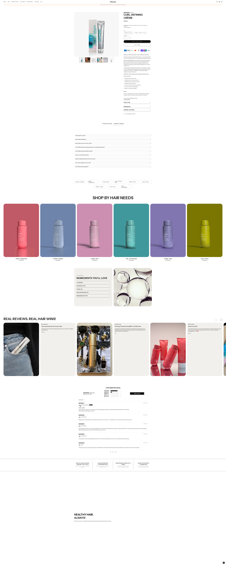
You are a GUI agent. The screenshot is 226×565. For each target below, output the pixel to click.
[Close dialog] (137, 265)
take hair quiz (113, 298)
